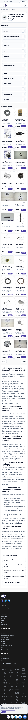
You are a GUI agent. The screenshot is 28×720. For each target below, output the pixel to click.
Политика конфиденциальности (8, 649)
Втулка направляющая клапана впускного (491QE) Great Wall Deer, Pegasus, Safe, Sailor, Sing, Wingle (6, 224)
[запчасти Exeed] (23, 676)
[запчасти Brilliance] (4, 673)
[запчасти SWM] (4, 703)
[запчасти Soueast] (23, 700)
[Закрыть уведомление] (26, 706)
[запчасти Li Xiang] (17, 693)
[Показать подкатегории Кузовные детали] (23, 50)
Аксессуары (3, 618)
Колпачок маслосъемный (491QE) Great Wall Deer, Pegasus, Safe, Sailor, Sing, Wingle (19, 182)
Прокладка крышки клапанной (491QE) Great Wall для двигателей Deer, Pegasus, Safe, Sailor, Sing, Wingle (7, 245)
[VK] (9, 600)
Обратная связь (4, 637)
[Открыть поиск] (22, 5)
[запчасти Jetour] (23, 690)
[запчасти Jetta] (4, 693)
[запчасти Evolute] (17, 676)
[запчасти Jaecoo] (17, 690)
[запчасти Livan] (4, 696)
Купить (10, 126)
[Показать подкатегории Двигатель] (23, 45)
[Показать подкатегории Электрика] (23, 99)
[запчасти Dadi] (4, 676)
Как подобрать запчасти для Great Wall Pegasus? (14, 577)
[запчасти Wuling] (23, 703)
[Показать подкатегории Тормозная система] (23, 78)
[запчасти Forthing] (10, 679)
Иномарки (3, 614)
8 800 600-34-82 (6, 656)
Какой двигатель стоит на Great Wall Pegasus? (13, 565)
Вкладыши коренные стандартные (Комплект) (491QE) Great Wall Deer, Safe (7, 330)
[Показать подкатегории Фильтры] (23, 88)
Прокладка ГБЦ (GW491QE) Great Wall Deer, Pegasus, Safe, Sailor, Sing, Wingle (20, 245)
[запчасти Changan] (17, 673)
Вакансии (3, 641)
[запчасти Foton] (17, 679)
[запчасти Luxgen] (10, 696)
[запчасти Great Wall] (10, 683)
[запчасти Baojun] (10, 669)
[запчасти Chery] (23, 673)
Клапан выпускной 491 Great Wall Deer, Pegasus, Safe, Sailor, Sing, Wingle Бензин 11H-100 (6, 203)
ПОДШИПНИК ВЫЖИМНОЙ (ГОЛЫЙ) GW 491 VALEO (6, 120)
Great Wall (8, 9)
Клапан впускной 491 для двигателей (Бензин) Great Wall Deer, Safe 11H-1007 (20, 203)
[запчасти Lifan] (23, 693)
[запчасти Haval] (10, 686)
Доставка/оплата (5, 639)
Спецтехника (4, 616)
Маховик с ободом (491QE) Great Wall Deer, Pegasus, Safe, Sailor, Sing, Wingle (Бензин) (6, 351)
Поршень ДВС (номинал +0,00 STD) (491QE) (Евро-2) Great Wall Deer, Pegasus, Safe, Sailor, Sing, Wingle (20, 330)
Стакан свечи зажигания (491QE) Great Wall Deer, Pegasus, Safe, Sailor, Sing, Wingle (6, 182)
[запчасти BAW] (17, 669)
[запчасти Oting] (4, 700)
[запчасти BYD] (10, 673)
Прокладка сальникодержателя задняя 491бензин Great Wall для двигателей (7, 309)
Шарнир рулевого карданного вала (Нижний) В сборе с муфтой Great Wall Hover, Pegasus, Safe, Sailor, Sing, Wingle (20, 141)
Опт (2, 647)
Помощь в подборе (5, 607)
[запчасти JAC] (10, 690)
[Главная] (5, 5)
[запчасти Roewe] (10, 700)
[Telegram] (5, 600)
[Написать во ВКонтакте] (20, 717)
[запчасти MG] (17, 696)
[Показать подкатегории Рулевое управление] (23, 65)
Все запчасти (4, 624)
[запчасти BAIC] (4, 669)
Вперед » (24, 361)
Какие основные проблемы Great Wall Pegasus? (14, 571)
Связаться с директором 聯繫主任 (8, 635)
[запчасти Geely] (4, 683)
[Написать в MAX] (12, 717)
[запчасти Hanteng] (4, 686)
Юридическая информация (7, 645)
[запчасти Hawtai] (17, 686)
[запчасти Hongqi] (23, 686)
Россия (2, 612)
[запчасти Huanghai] (4, 690)
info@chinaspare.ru (6, 658)
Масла (2, 620)
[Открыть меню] (2, 5)
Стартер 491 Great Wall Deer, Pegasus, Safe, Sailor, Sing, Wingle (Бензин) (7, 161)
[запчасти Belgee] (23, 669)
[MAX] (2, 600)
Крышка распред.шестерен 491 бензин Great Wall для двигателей (20, 309)
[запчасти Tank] (10, 703)
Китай (2, 610)
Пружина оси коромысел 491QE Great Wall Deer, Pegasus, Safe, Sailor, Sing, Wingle (20, 267)
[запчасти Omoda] (23, 696)
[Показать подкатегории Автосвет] (23, 31)
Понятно (4, 712)
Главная (3, 9)
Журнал (2, 622)
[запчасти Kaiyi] (10, 693)
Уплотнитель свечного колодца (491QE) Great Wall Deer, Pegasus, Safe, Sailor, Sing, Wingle (19, 161)
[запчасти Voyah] (17, 703)
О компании (3, 633)
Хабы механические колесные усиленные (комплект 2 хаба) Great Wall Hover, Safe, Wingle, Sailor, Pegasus (7, 141)
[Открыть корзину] (25, 5)
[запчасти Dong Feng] (10, 676)
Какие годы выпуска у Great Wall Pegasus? (12, 559)
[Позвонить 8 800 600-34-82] (8, 717)
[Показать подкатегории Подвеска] (23, 56)
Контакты (3, 631)
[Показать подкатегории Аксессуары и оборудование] (23, 36)
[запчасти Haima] (23, 683)
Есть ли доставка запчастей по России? (12, 583)
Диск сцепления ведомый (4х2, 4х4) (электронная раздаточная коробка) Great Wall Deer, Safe (20, 120)
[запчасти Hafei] (17, 683)
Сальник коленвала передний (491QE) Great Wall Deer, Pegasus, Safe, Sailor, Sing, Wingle (7, 288)
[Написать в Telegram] (16, 717)
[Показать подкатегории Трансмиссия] (23, 83)
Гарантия (3, 643)
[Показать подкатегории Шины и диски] (23, 94)
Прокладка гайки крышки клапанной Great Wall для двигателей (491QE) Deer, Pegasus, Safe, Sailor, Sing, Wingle (7, 267)
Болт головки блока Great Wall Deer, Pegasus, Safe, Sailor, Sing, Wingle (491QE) (20, 224)
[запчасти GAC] (23, 679)
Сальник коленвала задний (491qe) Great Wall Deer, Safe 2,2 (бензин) (20, 288)
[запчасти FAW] (4, 679)
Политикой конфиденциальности (8, 709)
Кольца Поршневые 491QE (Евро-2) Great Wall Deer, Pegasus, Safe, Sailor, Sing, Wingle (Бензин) (20, 351)
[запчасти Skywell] (17, 700)
